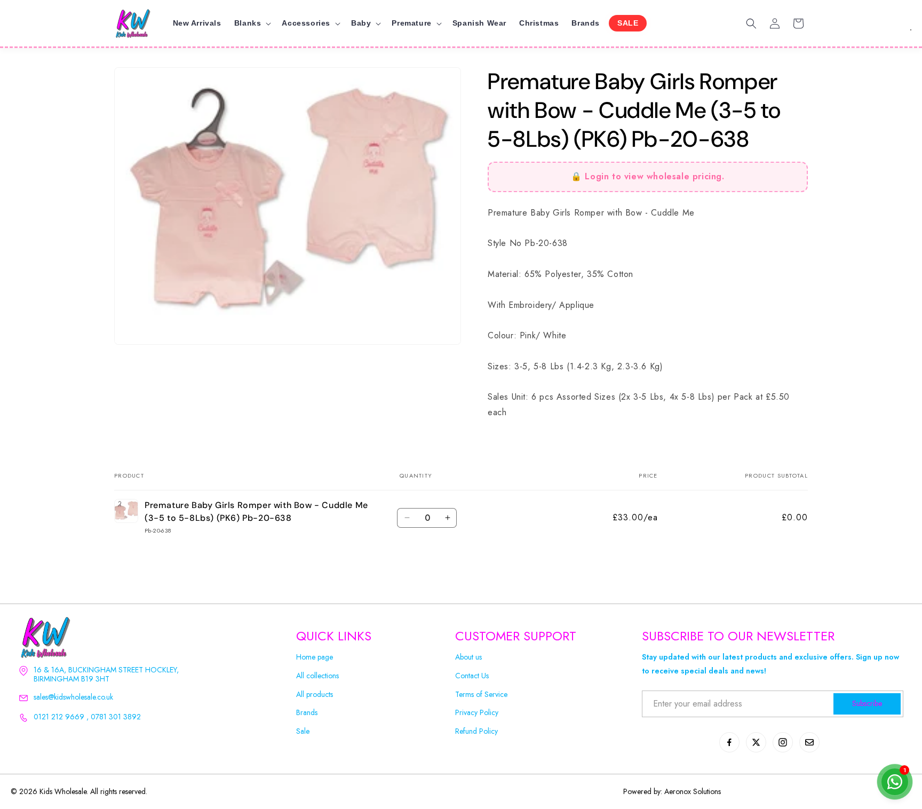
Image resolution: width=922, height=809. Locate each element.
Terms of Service (481, 694)
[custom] (729, 742)
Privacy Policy (476, 713)
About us (468, 657)
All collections (317, 676)
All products (314, 694)
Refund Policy (476, 731)
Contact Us (472, 676)
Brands (306, 713)
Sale (302, 731)
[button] (252, 23)
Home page (314, 657)
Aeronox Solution (691, 791)
